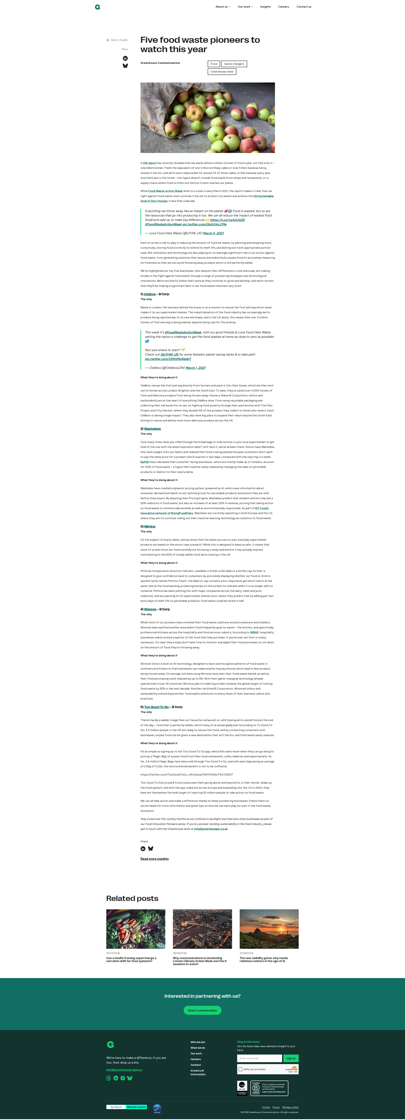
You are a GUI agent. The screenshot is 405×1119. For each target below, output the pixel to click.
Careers (283, 6)
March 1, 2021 (195, 368)
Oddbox (149, 294)
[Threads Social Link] (108, 1078)
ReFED (144, 462)
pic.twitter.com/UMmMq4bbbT (168, 359)
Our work (244, 6)
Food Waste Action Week (165, 191)
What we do (198, 1047)
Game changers (234, 64)
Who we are (198, 1041)
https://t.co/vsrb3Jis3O (227, 220)
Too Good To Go (156, 707)
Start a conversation (202, 1010)
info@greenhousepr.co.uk (210, 829)
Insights (265, 6)
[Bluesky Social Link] (129, 1078)
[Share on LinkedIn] (125, 58)
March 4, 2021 (213, 233)
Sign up (291, 1058)
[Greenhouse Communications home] (110, 1044)
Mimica (149, 526)
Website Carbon (136, 1107)
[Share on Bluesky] (125, 66)
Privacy (276, 1107)
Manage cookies (290, 1107)
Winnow (150, 609)
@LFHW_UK (169, 354)
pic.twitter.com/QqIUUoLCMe (204, 224)
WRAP (254, 632)
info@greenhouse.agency (124, 1069)
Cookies (266, 1107)
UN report (149, 163)
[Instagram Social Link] (122, 1078)
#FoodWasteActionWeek (163, 224)
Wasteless (152, 428)
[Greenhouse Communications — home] (97, 7)
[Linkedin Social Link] (115, 1078)
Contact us (304, 6)
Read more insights (154, 859)
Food (214, 64)
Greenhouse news (222, 71)
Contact (196, 1064)
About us (222, 6)
